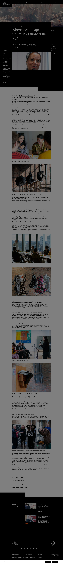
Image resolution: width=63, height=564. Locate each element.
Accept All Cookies (54, 561)
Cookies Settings (41, 561)
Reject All (48, 561)
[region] (31, 562)
